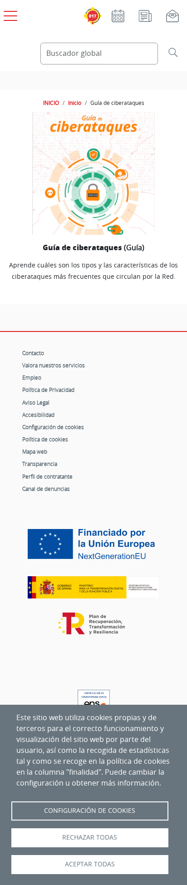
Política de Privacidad (48, 389)
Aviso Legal (35, 402)
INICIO (51, 102)
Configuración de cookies (53, 426)
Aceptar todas (90, 864)
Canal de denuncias (46, 488)
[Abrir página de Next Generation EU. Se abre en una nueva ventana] (93, 547)
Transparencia (39, 463)
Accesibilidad (38, 414)
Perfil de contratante (47, 476)
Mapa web (34, 451)
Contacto (33, 352)
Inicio (74, 102)
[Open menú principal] (9, 14)
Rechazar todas (89, 837)
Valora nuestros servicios (53, 365)
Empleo (31, 377)
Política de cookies (45, 439)
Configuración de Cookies (89, 810)
